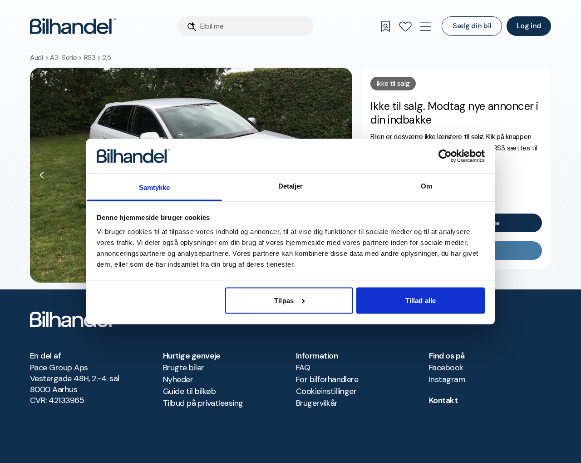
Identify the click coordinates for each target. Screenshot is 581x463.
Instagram (447, 379)
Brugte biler (183, 368)
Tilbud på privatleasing (203, 403)
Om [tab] (426, 186)
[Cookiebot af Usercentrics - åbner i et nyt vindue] (445, 156)
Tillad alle (420, 300)
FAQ (303, 368)
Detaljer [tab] (290, 186)
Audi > (40, 57)
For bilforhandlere (327, 379)
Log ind (529, 25)
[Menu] (425, 26)
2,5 (107, 57)
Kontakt (443, 400)
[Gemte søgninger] (385, 26)
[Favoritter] (405, 26)
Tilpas (284, 300)
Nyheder (178, 379)
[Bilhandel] (73, 26)
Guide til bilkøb (189, 391)
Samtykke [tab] (154, 187)
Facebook (446, 368)
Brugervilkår (317, 403)
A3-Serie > (67, 57)
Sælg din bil (472, 25)
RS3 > (93, 57)
